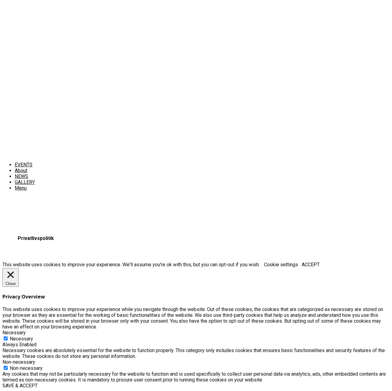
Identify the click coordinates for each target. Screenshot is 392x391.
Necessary (21, 339)
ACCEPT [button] (311, 265)
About (21, 170)
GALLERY (25, 182)
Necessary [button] (14, 333)
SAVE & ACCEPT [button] (20, 386)
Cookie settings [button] (281, 265)
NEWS (21, 176)
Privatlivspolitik (36, 238)
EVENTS (23, 165)
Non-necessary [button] (18, 362)
